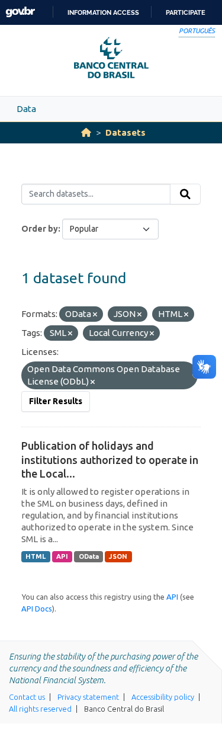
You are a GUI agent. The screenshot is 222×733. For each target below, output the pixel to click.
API (62, 556)
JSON (118, 556)
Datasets (125, 132)
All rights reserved (40, 709)
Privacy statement (88, 697)
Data (26, 109)
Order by (39, 228)
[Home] (86, 132)
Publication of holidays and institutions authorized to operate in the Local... (109, 459)
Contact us (27, 697)
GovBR (20, 12)
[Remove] (95, 314)
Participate (185, 12)
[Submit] (185, 194)
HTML (35, 556)
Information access (103, 12)
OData (89, 556)
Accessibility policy (162, 697)
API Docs (36, 608)
